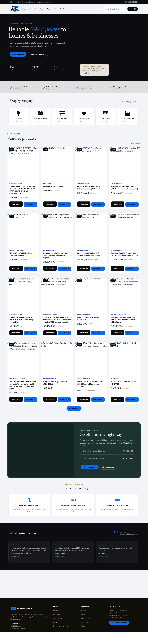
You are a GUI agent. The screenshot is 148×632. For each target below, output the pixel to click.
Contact (63, 9)
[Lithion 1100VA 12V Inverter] (57, 162)
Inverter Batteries (40, 118)
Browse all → (136, 144)
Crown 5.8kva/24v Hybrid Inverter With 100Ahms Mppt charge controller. (90, 384)
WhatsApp (29, 204)
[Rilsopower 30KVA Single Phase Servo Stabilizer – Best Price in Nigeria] (57, 229)
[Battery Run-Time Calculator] (73, 500)
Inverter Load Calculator (29, 505)
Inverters (18, 118)
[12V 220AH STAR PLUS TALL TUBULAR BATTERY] (23, 229)
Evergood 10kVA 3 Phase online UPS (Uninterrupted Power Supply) (124, 188)
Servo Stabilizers (62, 118)
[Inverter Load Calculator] (29, 500)
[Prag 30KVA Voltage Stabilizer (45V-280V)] (57, 357)
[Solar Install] (105, 113)
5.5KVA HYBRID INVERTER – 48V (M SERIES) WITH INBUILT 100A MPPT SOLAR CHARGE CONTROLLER (22, 190)
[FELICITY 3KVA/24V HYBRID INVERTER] (91, 293)
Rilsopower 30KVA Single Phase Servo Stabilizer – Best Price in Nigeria (55, 255)
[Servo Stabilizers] (62, 113)
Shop (24, 9)
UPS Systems (84, 118)
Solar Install (33, 9)
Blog (56, 9)
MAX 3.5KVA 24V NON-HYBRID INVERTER (123, 383)
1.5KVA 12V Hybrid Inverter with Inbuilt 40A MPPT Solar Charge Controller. (21, 319)
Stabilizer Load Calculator (117, 505)
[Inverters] (18, 113)
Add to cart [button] (16, 204)
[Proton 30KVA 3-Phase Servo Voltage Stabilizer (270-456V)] (91, 162)
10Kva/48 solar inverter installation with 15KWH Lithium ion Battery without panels (124, 319)
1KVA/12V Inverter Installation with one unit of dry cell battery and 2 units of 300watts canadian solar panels (22, 385)
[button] (38, 54)
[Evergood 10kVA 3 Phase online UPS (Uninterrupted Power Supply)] (124, 162)
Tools (42, 9)
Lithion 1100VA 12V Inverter (54, 187)
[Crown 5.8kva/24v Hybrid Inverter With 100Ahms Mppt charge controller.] (91, 357)
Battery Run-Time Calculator (73, 505)
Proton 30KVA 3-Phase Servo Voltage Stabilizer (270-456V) (88, 188)
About (49, 9)
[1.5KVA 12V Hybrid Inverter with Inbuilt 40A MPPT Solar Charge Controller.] (23, 293)
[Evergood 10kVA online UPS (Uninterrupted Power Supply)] (91, 229)
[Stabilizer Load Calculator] (117, 500)
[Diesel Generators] (127, 113)
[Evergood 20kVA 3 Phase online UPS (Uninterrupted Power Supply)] (124, 229)
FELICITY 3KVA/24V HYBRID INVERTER (88, 318)
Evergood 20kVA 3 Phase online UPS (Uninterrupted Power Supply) (124, 254)
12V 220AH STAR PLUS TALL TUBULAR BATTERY (20, 254)
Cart (132, 9)
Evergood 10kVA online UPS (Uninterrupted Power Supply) (88, 254)
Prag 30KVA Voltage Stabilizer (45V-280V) (55, 383)
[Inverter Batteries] (40, 113)
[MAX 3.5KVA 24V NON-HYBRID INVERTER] (124, 357)
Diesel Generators (127, 118)
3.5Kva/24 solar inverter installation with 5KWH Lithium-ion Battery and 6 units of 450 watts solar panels (57, 319)
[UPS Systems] (84, 113)
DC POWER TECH (24, 609)
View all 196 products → (130, 102)
